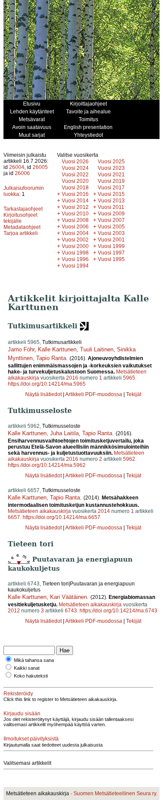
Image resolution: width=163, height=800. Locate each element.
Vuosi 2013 (111, 201)
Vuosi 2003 (111, 233)
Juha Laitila (64, 433)
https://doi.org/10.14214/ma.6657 (61, 517)
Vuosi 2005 (111, 227)
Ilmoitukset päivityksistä (31, 739)
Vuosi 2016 (75, 194)
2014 (104, 511)
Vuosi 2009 (111, 214)
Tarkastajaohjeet (23, 209)
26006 (22, 173)
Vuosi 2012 (75, 207)
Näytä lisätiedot (44, 394)
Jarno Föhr (21, 349)
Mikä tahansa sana (34, 660)
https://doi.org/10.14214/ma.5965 (47, 384)
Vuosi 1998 (75, 253)
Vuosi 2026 (75, 162)
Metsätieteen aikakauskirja (39, 511)
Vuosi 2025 (111, 162)
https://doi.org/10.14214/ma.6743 (118, 611)
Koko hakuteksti (31, 675)
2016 (72, 378)
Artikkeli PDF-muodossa (93, 394)
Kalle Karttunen (57, 349)
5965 (129, 378)
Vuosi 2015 (111, 194)
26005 (40, 167)
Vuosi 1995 (111, 259)
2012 (14, 611)
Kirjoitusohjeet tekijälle (20, 218)
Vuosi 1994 (75, 266)
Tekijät (133, 394)
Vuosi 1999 (111, 246)
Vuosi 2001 (111, 240)
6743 (71, 611)
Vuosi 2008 (75, 220)
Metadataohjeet (21, 227)
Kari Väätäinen (68, 597)
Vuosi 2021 (111, 175)
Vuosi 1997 (111, 253)
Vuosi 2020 (75, 181)
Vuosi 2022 (75, 175)
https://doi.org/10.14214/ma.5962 (47, 465)
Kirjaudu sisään (21, 714)
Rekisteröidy (18, 694)
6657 (14, 517)
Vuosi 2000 (75, 246)
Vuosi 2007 (111, 220)
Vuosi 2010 (75, 214)
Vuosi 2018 (75, 188)
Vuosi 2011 (111, 207)
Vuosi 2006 (75, 227)
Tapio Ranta (51, 358)
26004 (16, 167)
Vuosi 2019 (111, 181)
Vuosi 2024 (75, 168)
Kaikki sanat (27, 668)
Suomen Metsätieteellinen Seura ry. (115, 793)
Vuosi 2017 (111, 188)
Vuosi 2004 (75, 233)
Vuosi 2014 (75, 201)
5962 (129, 459)
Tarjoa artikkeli (20, 233)
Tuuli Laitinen (96, 349)
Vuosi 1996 (75, 259)
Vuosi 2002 (75, 240)
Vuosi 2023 (111, 168)
